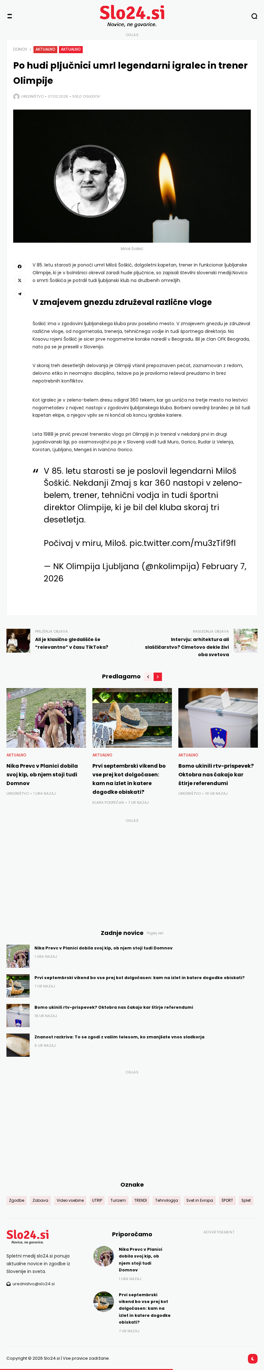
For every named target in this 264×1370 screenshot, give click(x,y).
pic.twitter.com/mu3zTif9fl (182, 543)
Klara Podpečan (108, 802)
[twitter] (19, 280)
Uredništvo (32, 96)
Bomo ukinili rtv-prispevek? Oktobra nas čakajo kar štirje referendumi (216, 774)
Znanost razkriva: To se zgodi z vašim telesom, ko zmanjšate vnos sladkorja (119, 1037)
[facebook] (19, 266)
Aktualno (71, 49)
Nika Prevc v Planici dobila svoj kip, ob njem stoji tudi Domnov (42, 774)
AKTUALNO (45, 49)
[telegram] (19, 294)
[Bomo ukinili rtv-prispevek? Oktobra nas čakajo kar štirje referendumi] (218, 718)
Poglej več (155, 933)
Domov (20, 49)
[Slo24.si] (132, 16)
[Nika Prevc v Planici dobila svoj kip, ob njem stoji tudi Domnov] (46, 718)
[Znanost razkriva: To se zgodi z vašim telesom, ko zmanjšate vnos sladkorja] (18, 1045)
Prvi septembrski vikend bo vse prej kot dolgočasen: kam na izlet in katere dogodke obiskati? (139, 977)
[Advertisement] (132, 870)
